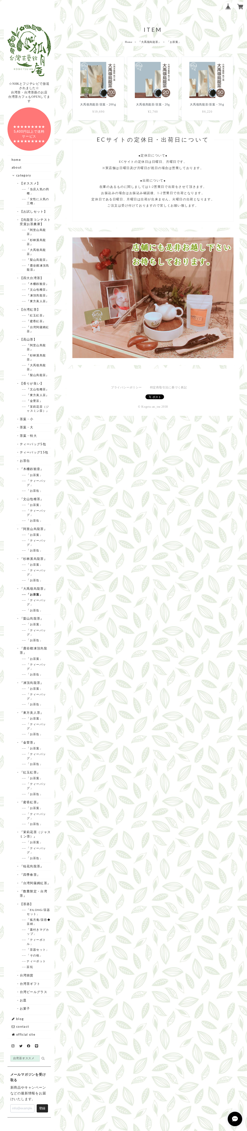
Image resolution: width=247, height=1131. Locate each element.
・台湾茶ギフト (30, 984)
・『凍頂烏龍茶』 (32, 683)
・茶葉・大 (27, 427)
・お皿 (23, 1000)
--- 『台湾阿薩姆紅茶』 (38, 329)
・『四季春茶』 (30, 874)
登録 (42, 1108)
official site (25, 1034)
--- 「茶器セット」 (38, 949)
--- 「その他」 (35, 955)
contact (22, 1026)
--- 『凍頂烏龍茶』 (38, 295)
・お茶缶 (25, 461)
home (16, 160)
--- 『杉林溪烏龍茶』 (36, 242)
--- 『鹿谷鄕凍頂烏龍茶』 (38, 267)
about (17, 167)
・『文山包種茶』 (32, 499)
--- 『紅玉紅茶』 (36, 315)
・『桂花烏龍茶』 (32, 866)
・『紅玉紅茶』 (30, 772)
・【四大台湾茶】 (32, 278)
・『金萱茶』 (28, 742)
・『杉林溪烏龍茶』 (33, 559)
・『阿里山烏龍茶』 (33, 529)
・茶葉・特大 (28, 436)
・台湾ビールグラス (33, 992)
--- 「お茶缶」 (35, 490)
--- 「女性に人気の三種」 (38, 201)
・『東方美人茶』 (32, 712)
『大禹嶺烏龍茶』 (149, 41)
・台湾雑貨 (27, 975)
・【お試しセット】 (33, 211)
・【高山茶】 (28, 339)
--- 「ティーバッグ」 (36, 483)
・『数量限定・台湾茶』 (33, 893)
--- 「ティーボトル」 (36, 942)
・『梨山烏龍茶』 (32, 618)
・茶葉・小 (27, 419)
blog (19, 1019)
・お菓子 (25, 1008)
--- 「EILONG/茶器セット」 (38, 912)
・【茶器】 (27, 904)
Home (128, 41)
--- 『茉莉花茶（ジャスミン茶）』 (38, 408)
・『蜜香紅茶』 (30, 802)
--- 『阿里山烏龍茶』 (36, 232)
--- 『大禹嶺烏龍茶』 (36, 252)
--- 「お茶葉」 (35, 475)
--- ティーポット (36, 961)
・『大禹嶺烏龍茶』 (33, 588)
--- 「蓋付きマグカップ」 (38, 931)
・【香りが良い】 (32, 383)
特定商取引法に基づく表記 (168, 387)
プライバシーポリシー (126, 387)
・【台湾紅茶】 (30, 309)
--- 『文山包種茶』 (38, 289)
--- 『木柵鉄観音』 (38, 284)
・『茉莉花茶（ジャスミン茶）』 (35, 834)
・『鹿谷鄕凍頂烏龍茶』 (33, 650)
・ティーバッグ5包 (33, 444)
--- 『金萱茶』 (35, 401)
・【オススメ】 (30, 183)
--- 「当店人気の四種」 (38, 191)
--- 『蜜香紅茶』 (36, 321)
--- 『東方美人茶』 (38, 301)
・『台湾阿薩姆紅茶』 (35, 883)
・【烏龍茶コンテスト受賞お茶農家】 (35, 222)
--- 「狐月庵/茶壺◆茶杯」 (38, 922)
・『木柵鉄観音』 (32, 469)
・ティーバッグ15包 (34, 452)
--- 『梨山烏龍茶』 (38, 260)
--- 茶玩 (30, 967)
